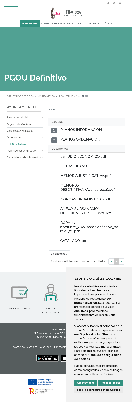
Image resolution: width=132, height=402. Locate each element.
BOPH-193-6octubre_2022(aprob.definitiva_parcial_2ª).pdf (89, 226)
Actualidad (79, 23)
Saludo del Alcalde (18, 117)
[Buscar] (120, 3)
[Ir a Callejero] (114, 3)
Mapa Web (32, 347)
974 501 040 (62, 337)
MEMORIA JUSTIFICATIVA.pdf (85, 175)
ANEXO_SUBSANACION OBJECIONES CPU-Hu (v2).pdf (85, 211)
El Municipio (49, 23)
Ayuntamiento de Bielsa (20, 96)
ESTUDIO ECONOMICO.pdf (83, 156)
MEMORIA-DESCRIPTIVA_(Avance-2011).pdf (87, 187)
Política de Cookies (101, 374)
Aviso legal (45, 347)
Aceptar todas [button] (85, 382)
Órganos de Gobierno (19, 124)
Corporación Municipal (20, 130)
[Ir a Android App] (47, 358)
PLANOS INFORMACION (81, 129)
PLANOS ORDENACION (80, 139)
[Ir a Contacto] (107, 3)
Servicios (64, 23)
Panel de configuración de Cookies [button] (98, 389)
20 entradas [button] (58, 253)
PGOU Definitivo (68, 96)
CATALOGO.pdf (73, 240)
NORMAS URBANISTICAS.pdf (85, 199)
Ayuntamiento (29, 23)
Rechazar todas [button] (110, 382)
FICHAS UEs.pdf (73, 166)
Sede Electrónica (100, 23)
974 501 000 (45, 337)
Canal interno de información (24, 157)
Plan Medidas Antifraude (21, 150)
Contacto (19, 347)
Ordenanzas (14, 137)
